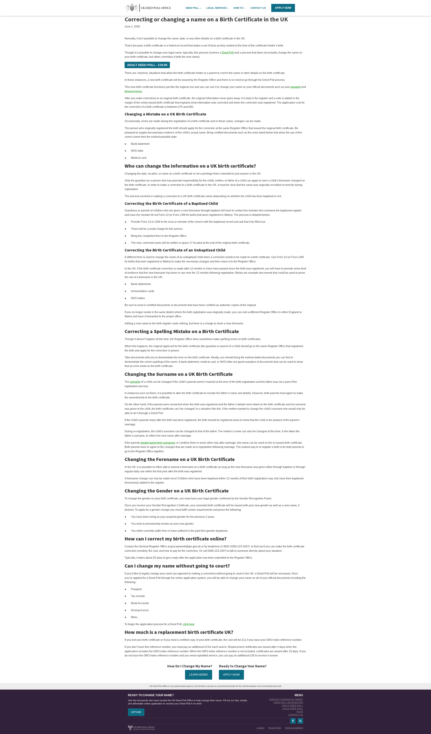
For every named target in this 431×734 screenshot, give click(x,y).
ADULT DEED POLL (292, 706)
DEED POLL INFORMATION (288, 703)
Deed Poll (228, 52)
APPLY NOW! (231, 674)
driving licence (133, 91)
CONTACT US (295, 715)
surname (135, 381)
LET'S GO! (136, 712)
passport (295, 87)
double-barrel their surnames (158, 442)
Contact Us (258, 8)
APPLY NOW (283, 7)
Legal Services (216, 8)
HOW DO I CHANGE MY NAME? (286, 699)
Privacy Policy (274, 728)
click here (188, 624)
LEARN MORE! (198, 674)
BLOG (300, 712)
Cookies (260, 728)
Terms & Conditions (294, 728)
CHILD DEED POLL (292, 709)
